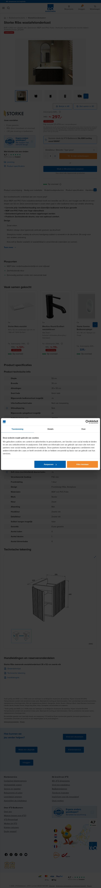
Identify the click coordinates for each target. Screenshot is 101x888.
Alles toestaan (82, 464)
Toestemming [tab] (17, 429)
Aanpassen (49, 464)
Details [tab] (51, 429)
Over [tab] (83, 429)
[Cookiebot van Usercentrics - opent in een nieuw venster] (87, 422)
